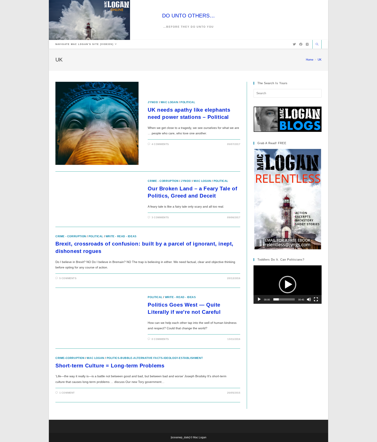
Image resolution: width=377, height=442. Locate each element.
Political (187, 102)
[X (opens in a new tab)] (294, 44)
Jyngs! (153, 102)
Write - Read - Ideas (121, 236)
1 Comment (67, 392)
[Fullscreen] (316, 299)
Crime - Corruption (163, 181)
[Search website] (317, 44)
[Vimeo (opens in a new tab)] (307, 44)
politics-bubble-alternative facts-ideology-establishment (155, 358)
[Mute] (309, 299)
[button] (287, 284)
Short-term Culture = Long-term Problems (109, 366)
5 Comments (68, 278)
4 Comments (160, 144)
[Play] (259, 299)
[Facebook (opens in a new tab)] (301, 44)
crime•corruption (70, 358)
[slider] (284, 299)
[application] (288, 284)
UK (320, 59)
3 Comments (160, 217)
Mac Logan (169, 102)
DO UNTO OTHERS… (188, 16)
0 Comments (160, 339)
